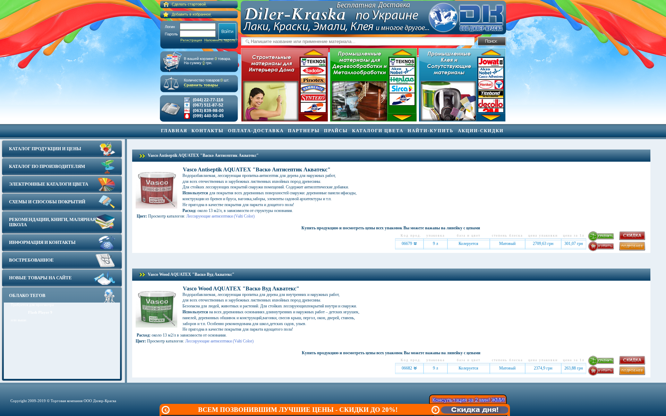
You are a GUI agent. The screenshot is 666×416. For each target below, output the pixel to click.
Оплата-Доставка (256, 130)
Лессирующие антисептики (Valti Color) (220, 216)
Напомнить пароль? (221, 40)
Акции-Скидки (481, 130)
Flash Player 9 (40, 312)
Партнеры (304, 130)
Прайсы (336, 130)
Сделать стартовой (189, 4)
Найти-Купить (431, 130)
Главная (174, 130)
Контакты (207, 130)
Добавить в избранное (191, 14)
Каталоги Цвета (377, 130)
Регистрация (191, 40)
